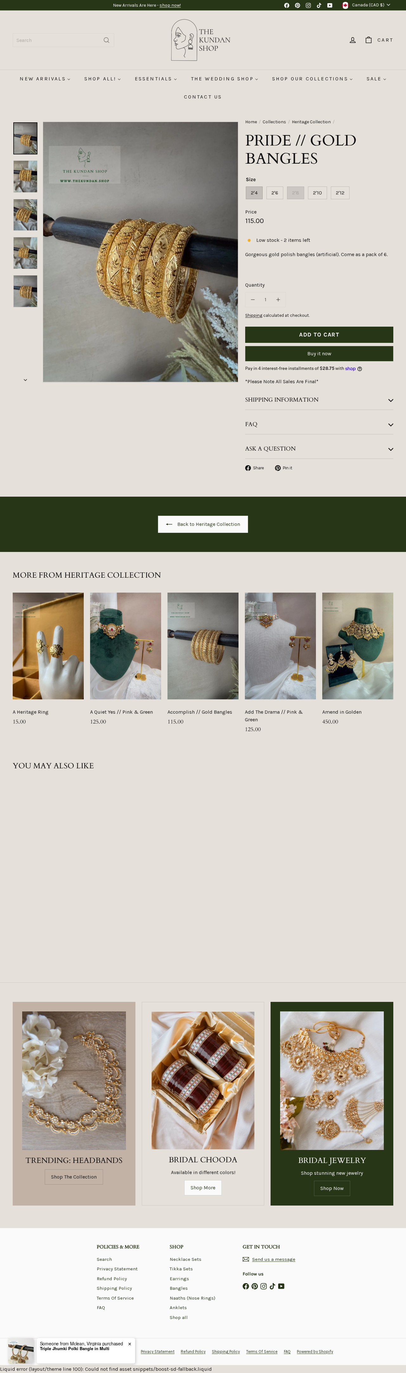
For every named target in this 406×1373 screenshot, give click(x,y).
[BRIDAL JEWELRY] (332, 1080)
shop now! (170, 5)
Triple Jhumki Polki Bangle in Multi (74, 1348)
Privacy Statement (117, 1269)
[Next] (25, 378)
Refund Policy (112, 1278)
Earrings (179, 1278)
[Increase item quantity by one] (278, 299)
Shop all (179, 1317)
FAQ (101, 1307)
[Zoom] (140, 252)
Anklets (178, 1307)
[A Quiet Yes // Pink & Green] (125, 662)
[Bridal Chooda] (203, 1080)
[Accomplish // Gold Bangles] (203, 662)
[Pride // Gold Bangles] (42, 843)
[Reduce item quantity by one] (252, 299)
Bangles (179, 1288)
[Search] (106, 40)
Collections (274, 122)
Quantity (255, 285)
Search (104, 1259)
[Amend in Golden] (357, 662)
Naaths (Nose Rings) (192, 1298)
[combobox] (63, 40)
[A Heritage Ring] (48, 662)
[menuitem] (45, 79)
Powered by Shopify (315, 1351)
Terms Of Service (115, 1298)
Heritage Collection (311, 122)
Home (251, 122)
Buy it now (319, 353)
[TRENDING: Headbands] (74, 1080)
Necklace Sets (185, 1259)
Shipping (253, 315)
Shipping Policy (114, 1288)
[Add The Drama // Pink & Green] (280, 666)
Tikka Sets (181, 1269)
